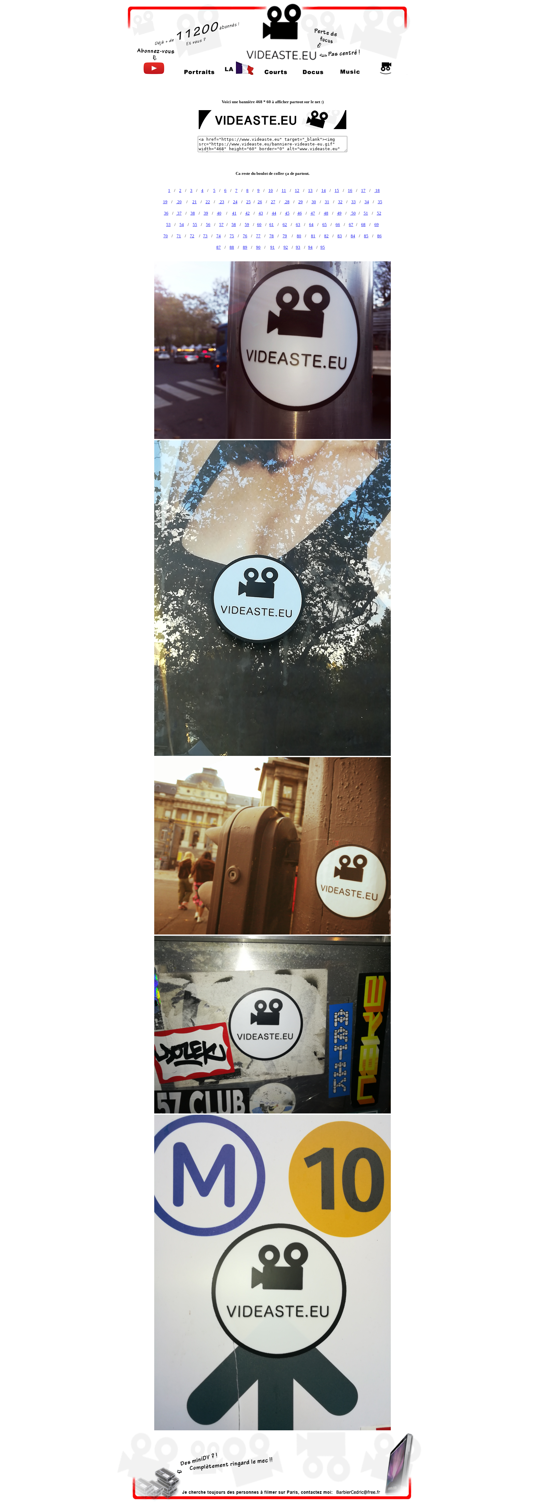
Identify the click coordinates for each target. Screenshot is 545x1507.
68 (363, 224)
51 (366, 213)
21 (194, 201)
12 (297, 190)
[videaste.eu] (272, 58)
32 (340, 201)
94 (310, 247)
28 (287, 201)
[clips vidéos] (349, 73)
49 (339, 213)
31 (327, 201)
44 (274, 213)
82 (326, 236)
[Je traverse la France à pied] (238, 73)
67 (351, 224)
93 (298, 247)
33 (353, 201)
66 (338, 224)
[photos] (386, 73)
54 (181, 224)
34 (367, 201)
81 (313, 236)
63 (298, 224)
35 (380, 201)
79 (285, 236)
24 (235, 201)
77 (258, 236)
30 (314, 201)
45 (287, 213)
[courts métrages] (276, 73)
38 (192, 213)
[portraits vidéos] (199, 73)
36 (166, 213)
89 (245, 247)
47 (313, 213)
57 (221, 224)
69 (376, 224)
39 (206, 213)
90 (258, 247)
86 (379, 236)
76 (245, 236)
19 (165, 201)
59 (247, 224)
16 (350, 190)
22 (208, 201)
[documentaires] (313, 73)
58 (233, 224)
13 (310, 190)
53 (168, 224)
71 (179, 236)
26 (260, 201)
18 (377, 190)
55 (195, 224)
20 (179, 201)
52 (379, 213)
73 (205, 236)
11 (284, 190)
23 (221, 201)
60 (259, 224)
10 (270, 190)
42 (247, 213)
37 (179, 213)
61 (271, 224)
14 (323, 190)
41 (234, 213)
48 (326, 213)
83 (339, 236)
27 (273, 201)
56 (208, 224)
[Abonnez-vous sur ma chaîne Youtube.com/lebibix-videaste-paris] (154, 73)
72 (192, 236)
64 (311, 224)
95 (322, 247)
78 (271, 236)
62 (285, 224)
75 (232, 236)
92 (286, 247)
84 (353, 236)
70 (165, 236)
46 (299, 213)
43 (261, 213)
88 (232, 247)
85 (366, 236)
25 (248, 201)
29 (300, 201)
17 (363, 190)
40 (219, 213)
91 (272, 247)
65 (324, 224)
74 (218, 236)
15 (337, 190)
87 (218, 247)
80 (299, 236)
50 (353, 213)
